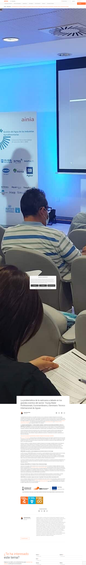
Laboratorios (25, 3)
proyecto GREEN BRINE (25, 437)
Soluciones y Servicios (8, 3)
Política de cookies (38, 287)
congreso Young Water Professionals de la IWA (43, 480)
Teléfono (61, 562)
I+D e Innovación (37, 3)
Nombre (37, 554)
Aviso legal (49, 287)
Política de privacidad (44, 287)
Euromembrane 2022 (49, 421)
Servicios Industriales (17, 3)
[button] (74, 1)
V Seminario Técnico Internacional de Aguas (39, 467)
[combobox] (66, 1)
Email (37, 558)
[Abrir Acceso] (81, 1)
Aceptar (34, 285)
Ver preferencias (51, 285)
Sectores (43, 3)
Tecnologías (31, 3)
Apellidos (61, 554)
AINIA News (9, 6)
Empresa (37, 562)
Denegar (43, 285)
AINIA (5, 6)
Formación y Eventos (50, 3)
